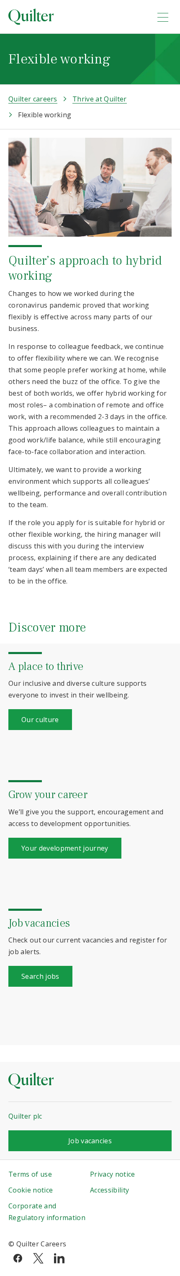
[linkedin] (59, 1258)
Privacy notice (112, 1174)
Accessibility (109, 1190)
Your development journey (64, 848)
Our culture (40, 719)
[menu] (163, 17)
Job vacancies (90, 1140)
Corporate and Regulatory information (46, 1211)
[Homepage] (77, 16)
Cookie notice (30, 1190)
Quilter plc (25, 1116)
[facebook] (17, 1258)
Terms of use (30, 1174)
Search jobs (40, 976)
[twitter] (38, 1258)
